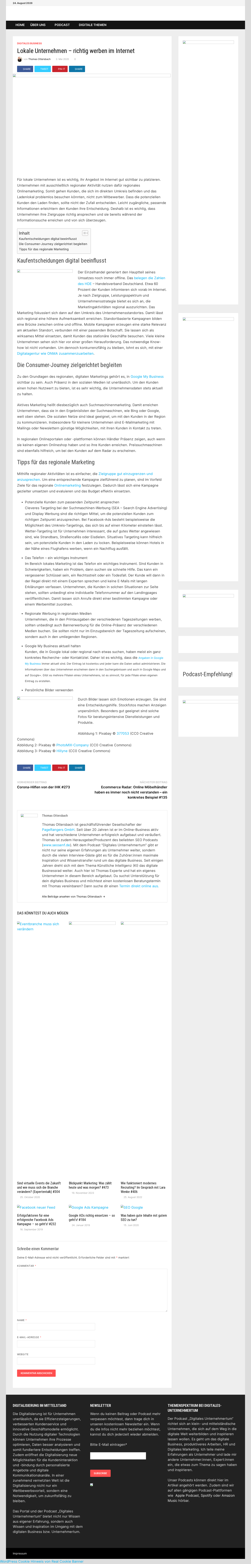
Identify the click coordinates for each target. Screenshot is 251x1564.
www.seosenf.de (56, 845)
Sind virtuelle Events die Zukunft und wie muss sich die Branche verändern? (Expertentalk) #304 (39, 1187)
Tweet (44, 68)
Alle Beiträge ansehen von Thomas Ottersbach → (73, 896)
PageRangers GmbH (58, 830)
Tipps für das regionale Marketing (44, 249)
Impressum (20, 1553)
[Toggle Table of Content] (83, 233)
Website (23, 1354)
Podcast (62, 25)
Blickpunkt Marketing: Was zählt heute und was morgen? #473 (90, 1185)
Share (27, 68)
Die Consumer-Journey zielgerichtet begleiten (53, 244)
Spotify (206, 1495)
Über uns (38, 25)
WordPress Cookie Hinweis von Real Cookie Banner (41, 1561)
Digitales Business (29, 43)
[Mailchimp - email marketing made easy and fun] (91, 1485)
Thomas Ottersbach (39, 59)
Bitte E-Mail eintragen (108, 1445)
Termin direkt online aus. (139, 886)
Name (22, 1320)
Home (20, 25)
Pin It (61, 68)
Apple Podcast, (188, 1495)
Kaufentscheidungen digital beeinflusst (48, 239)
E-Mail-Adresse (29, 1337)
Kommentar (26, 1265)
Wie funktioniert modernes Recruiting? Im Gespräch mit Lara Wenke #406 (143, 1187)
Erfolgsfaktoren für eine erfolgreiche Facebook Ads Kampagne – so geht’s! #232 (36, 1219)
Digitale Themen (92, 25)
